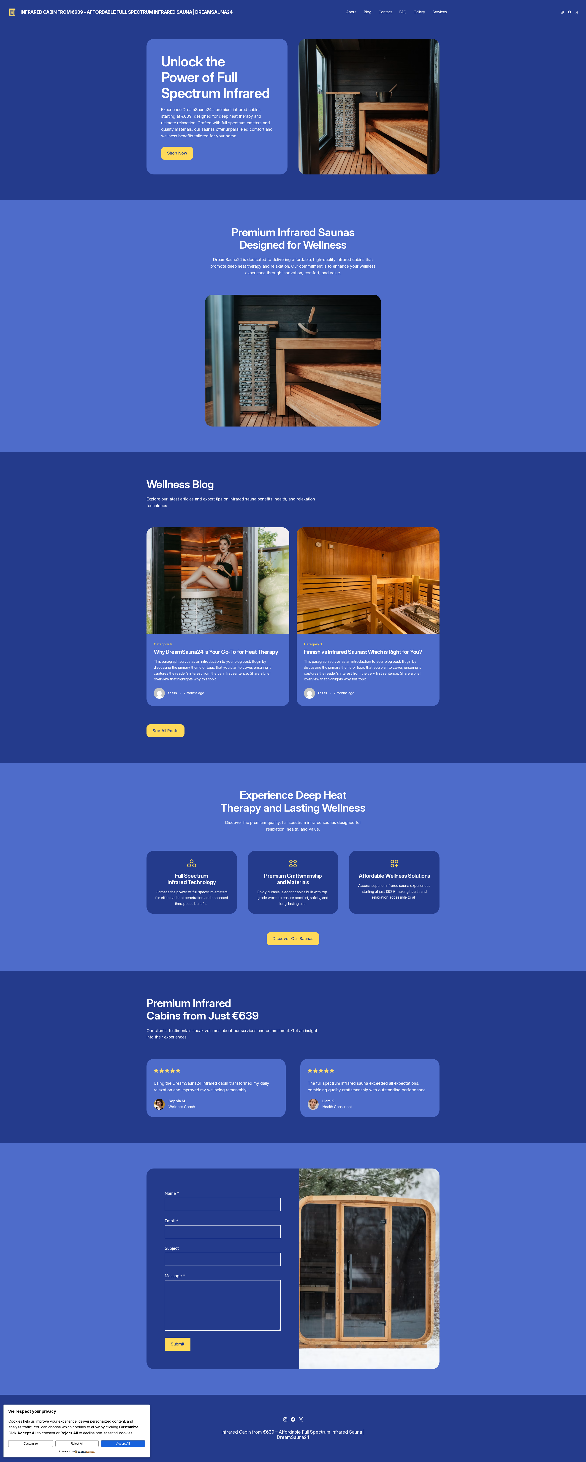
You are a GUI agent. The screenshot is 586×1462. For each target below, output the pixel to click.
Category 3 (313, 644)
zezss (172, 693)
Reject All (77, 1443)
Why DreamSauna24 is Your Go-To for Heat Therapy (216, 652)
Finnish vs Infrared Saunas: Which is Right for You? (363, 652)
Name (172, 1193)
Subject (172, 1248)
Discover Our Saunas (293, 938)
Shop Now (177, 153)
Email (171, 1220)
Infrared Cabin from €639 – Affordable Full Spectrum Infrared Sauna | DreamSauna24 (127, 12)
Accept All (123, 1443)
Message (175, 1275)
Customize (31, 1443)
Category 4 (163, 644)
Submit (177, 1344)
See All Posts (165, 730)
